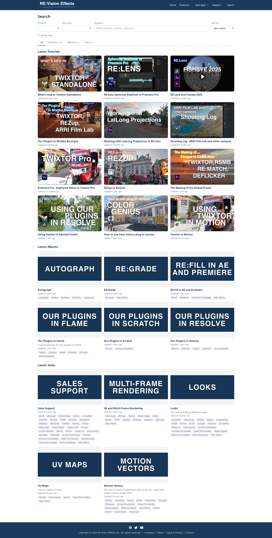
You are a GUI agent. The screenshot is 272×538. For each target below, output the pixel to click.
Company (149, 532)
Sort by (215, 22)
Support (216, 4)
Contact (190, 532)
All (41, 42)
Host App (67, 22)
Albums (73, 42)
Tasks (89, 42)
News (160, 532)
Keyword (98, 23)
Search (230, 4)
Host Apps (200, 4)
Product (42, 22)
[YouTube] (141, 527)
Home (173, 4)
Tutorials (55, 42)
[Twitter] (136, 527)
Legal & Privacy (174, 532)
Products (184, 4)
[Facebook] (130, 527)
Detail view (47, 35)
